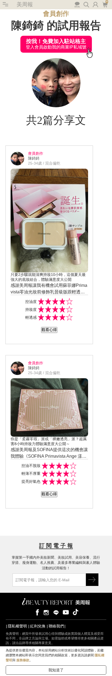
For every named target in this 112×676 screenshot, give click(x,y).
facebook (36, 612)
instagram (46, 612)
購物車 (104, 4)
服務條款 (22, 660)
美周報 (25, 4)
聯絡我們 (56, 626)
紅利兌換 (37, 626)
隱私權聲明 (17, 626)
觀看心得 (49, 329)
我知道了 (56, 670)
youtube (66, 612)
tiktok (76, 612)
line (56, 612)
